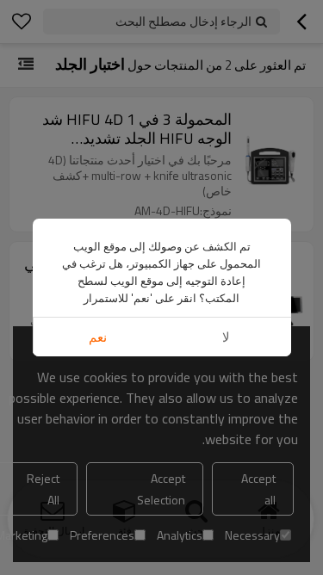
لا (226, 337)
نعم (98, 337)
